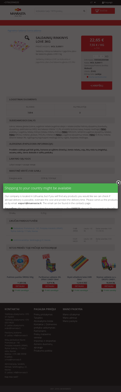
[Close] (118, 183)
